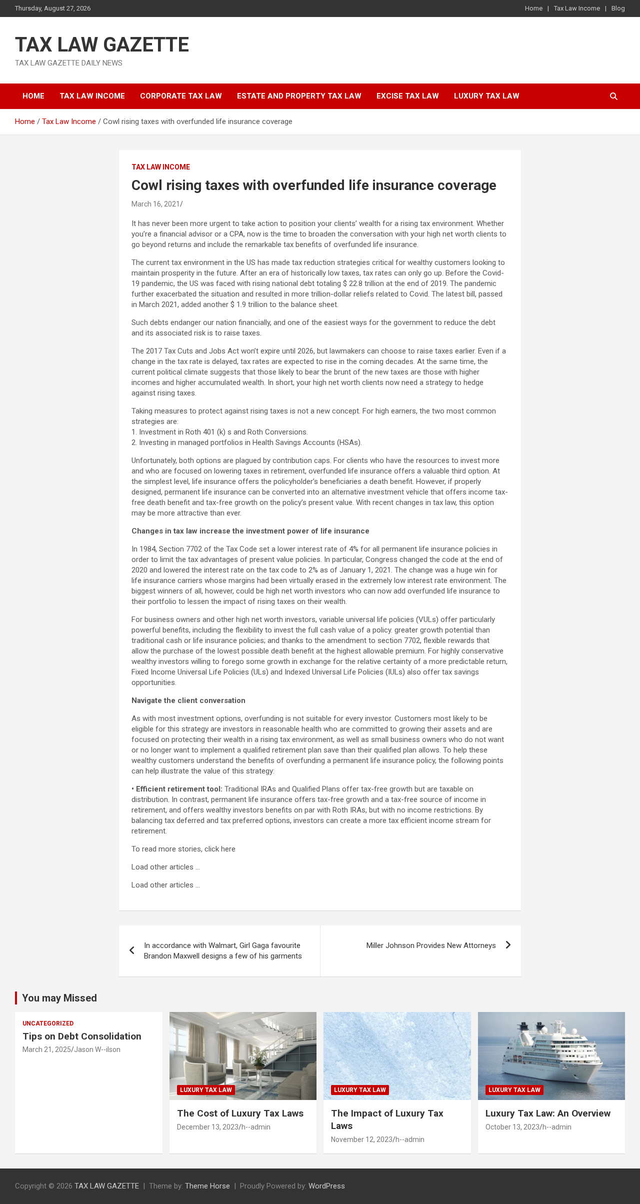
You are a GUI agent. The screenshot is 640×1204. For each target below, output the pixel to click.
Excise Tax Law (407, 96)
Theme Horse (207, 1186)
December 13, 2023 (207, 1127)
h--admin (256, 1127)
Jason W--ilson (97, 1050)
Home (533, 8)
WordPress (326, 1186)
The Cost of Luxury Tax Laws (240, 1113)
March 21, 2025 (46, 1050)
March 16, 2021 (156, 204)
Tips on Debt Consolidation (83, 1036)
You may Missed (59, 998)
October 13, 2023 (513, 1127)
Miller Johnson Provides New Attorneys (431, 945)
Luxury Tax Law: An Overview (548, 1113)
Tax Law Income (577, 8)
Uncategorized (48, 1023)
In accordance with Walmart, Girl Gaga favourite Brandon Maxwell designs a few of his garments (223, 950)
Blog (618, 8)
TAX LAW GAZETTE (102, 44)
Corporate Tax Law (181, 96)
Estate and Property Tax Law (299, 96)
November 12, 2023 (361, 1140)
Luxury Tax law (487, 96)
